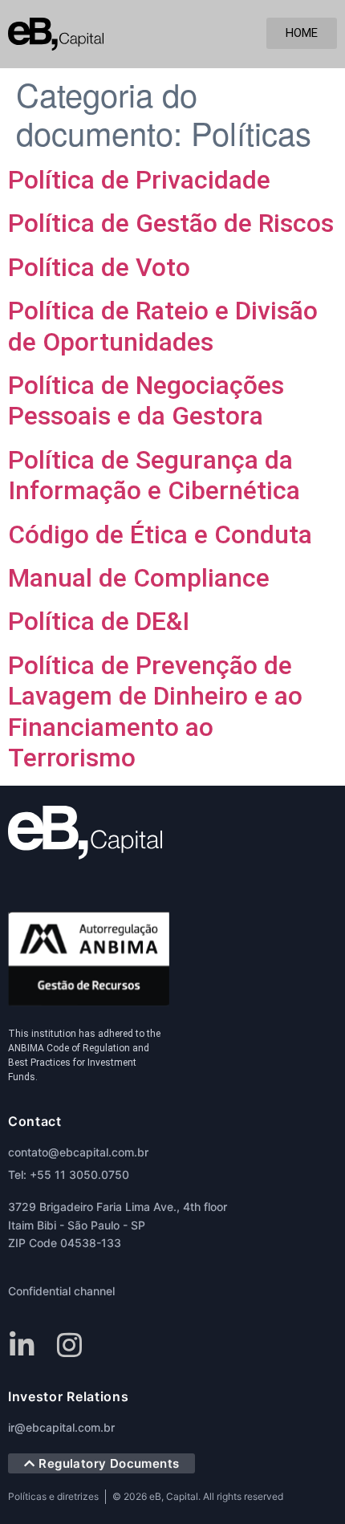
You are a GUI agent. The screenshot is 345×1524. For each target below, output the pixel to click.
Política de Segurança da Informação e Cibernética (154, 475)
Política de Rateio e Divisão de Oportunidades (163, 325)
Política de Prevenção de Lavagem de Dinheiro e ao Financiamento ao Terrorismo (155, 711)
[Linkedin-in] (22, 1345)
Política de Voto (99, 267)
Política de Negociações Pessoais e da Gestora (146, 400)
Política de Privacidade (139, 180)
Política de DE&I (98, 621)
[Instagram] (69, 1345)
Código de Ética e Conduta (160, 534)
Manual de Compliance (139, 578)
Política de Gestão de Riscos (171, 223)
